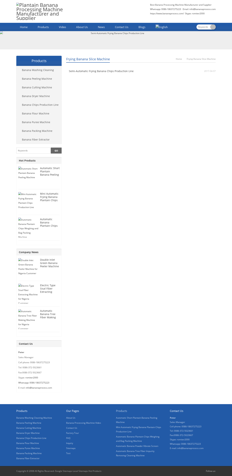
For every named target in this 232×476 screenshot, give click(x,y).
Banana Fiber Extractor (36, 139)
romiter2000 (31, 377)
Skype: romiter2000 (195, 13)
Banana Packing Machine (37, 131)
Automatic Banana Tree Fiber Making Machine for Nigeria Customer (48, 319)
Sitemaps (71, 448)
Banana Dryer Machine (36, 96)
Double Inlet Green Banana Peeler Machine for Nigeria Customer (49, 266)
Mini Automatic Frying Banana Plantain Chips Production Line (49, 198)
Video (62, 27)
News (101, 27)
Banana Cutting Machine (37, 87)
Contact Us (121, 27)
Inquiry (69, 443)
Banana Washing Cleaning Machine (35, 71)
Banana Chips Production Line (40, 104)
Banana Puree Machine (36, 122)
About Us (82, 27)
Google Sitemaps (63, 471)
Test (68, 453)
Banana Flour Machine (35, 113)
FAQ (68, 438)
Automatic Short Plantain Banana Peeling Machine (50, 173)
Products (43, 27)
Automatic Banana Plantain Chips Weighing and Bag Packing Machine (49, 227)
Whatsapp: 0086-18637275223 (33, 382)
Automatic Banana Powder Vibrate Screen (137, 446)
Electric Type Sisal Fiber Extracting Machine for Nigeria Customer (47, 293)
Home (24, 27)
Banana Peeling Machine (37, 78)
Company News (28, 252)
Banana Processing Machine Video (83, 422)
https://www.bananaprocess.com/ (167, 13)
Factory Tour (72, 433)
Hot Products (27, 160)
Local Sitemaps (80, 471)
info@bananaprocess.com (202, 9)
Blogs (141, 27)
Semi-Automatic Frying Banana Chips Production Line (101, 71)
